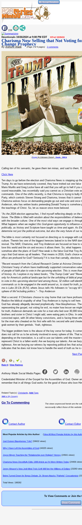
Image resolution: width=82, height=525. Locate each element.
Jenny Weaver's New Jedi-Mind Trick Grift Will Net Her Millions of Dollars (36, 469)
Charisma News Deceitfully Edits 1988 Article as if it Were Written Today (36, 462)
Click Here (7, 174)
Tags (34, 393)
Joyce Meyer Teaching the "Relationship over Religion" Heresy (32, 455)
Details (58, 157)
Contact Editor (73, 423)
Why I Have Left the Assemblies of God (21, 448)
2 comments (52, 47)
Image (34, 157)
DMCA (64, 157)
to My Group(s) (10, 396)
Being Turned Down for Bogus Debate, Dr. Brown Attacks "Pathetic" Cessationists (40, 475)
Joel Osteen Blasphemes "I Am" (17, 441)
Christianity (23, 393)
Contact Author (17, 423)
